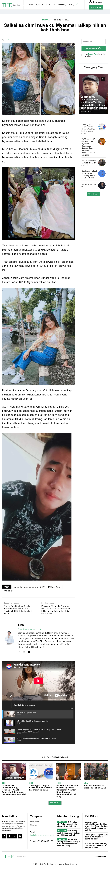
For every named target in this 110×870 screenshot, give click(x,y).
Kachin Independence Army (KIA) (29, 587)
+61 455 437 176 (45, 841)
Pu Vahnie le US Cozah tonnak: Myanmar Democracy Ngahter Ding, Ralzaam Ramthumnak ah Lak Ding (88, 147)
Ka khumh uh (92, 48)
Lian (7, 39)
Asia (86, 783)
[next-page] (103, 79)
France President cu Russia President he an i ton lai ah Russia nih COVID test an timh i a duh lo (19, 610)
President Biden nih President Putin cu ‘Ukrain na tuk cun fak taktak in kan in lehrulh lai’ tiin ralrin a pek (55, 610)
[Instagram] (24, 651)
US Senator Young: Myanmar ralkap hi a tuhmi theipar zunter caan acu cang (68, 842)
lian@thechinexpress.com (42, 835)
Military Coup (54, 587)
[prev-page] (98, 79)
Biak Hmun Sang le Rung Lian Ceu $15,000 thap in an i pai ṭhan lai (96, 845)
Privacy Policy (93, 54)
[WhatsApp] (72, 39)
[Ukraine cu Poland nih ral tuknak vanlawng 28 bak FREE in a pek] (102, 173)
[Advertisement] (93, 216)
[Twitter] (65, 39)
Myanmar (46, 20)
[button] (77, 4)
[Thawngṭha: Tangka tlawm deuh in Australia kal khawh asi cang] (102, 127)
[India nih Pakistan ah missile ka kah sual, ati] (102, 162)
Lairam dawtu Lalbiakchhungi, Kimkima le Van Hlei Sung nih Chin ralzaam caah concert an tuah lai (94, 102)
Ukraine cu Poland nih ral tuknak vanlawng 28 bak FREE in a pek (89, 174)
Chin (4, 783)
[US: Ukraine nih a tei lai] (102, 185)
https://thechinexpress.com (29, 629)
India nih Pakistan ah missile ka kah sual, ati (88, 162)
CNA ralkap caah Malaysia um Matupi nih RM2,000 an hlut (68, 832)
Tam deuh (93, 194)
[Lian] (9, 638)
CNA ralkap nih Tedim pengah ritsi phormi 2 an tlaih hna (67, 823)
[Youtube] (29, 651)
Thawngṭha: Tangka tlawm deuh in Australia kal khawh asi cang (88, 129)
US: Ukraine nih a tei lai (88, 185)
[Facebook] (59, 39)
